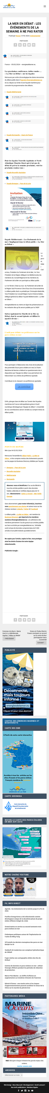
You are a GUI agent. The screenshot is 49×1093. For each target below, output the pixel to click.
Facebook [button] (34, 509)
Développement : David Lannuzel (34, 1085)
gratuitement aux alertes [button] (18, 506)
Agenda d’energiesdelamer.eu (31, 80)
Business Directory (11, 517)
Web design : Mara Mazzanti (13, 1085)
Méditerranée (11, 475)
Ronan (18, 36)
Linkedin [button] (20, 509)
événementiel (35, 36)
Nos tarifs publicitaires (18, 1087)
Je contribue (24, 386)
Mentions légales (32, 1087)
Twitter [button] (26, 509)
